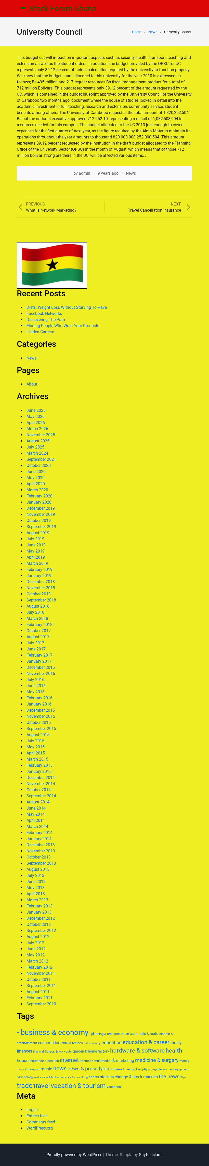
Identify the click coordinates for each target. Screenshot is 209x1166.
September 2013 (41, 863)
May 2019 (36, 551)
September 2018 (41, 600)
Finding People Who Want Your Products (63, 325)
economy (94, 1043)
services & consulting (74, 1077)
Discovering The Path (46, 319)
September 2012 (41, 930)
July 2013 (35, 875)
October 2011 (39, 979)
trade (24, 1086)
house (23, 1060)
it (113, 1060)
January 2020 (39, 502)
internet (69, 1060)
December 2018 (41, 581)
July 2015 (35, 740)
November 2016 (41, 673)
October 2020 (39, 465)
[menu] (23, 9)
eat (86, 1043)
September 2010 (41, 1004)
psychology (25, 1077)
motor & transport (28, 1069)
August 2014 (38, 802)
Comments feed (41, 1122)
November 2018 (41, 587)
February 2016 (40, 698)
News (152, 32)
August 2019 (38, 532)
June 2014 (36, 808)
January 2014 (39, 838)
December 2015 (41, 710)
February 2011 (40, 997)
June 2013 (36, 881)
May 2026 (36, 416)
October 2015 (39, 722)
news (60, 1068)
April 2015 (36, 753)
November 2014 (41, 783)
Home (136, 32)
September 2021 (41, 459)
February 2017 (40, 655)
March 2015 (37, 759)
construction (49, 1042)
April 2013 (36, 893)
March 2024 (37, 453)
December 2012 (41, 918)
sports (94, 1077)
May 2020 (36, 477)
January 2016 (39, 704)
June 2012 (36, 948)
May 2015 (36, 747)
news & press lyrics (89, 1069)
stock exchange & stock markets (129, 1076)
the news (169, 1076)
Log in (32, 1109)
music (46, 1068)
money (184, 1061)
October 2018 (39, 594)
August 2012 (38, 936)
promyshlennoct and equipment (168, 1069)
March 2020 (37, 490)
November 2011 (41, 973)
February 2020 (40, 496)
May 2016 (36, 691)
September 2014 (41, 795)
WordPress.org (40, 1128)
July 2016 (35, 679)
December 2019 (41, 508)
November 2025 (41, 434)
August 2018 (38, 606)
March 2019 (37, 563)
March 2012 (37, 961)
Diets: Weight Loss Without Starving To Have (67, 307)
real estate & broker (46, 1077)
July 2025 (35, 447)
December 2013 (41, 844)
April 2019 (36, 557)
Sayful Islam (150, 1154)
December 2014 (41, 777)
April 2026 (36, 422)
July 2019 (35, 538)
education (111, 1042)
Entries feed (37, 1115)
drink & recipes (72, 1043)
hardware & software (137, 1050)
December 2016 (41, 667)
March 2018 (37, 618)
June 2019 (36, 545)
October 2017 (39, 630)
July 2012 (35, 942)
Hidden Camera (40, 331)
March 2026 (37, 428)
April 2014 (36, 820)
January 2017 (39, 661)
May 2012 (36, 955)
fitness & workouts (58, 1051)
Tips (183, 1077)
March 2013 (37, 900)
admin (84, 173)
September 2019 (41, 526)
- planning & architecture (106, 1034)
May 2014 (36, 814)
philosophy (139, 1069)
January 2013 (39, 912)
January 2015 (39, 771)
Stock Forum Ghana (62, 8)
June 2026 (36, 410)
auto (134, 1034)
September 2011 (41, 985)
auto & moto (148, 1034)
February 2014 (40, 832)
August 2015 (38, 734)
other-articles (121, 1069)
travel (41, 1086)
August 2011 (38, 991)
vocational (114, 1087)
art (127, 1034)
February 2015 (40, 765)
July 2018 (35, 612)
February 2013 (40, 906)
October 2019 (39, 520)
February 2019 (40, 569)
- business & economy (52, 1032)
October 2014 (39, 789)
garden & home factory (91, 1051)
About (32, 384)
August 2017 (38, 636)
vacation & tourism (78, 1086)
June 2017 (36, 649)
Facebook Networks (44, 313)
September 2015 (41, 728)
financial (38, 1051)
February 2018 (40, 624)
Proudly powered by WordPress (74, 1154)
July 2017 (35, 642)
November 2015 (41, 716)
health (174, 1050)
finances (24, 1051)
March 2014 (37, 826)
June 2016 (36, 685)
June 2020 (36, 471)
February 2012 (40, 967)
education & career (146, 1042)
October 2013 (39, 857)
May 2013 (36, 887)
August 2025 (38, 441)
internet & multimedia (95, 1061)
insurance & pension (44, 1061)
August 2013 (38, 869)
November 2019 (41, 514)
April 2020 (36, 483)
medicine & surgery (156, 1060)
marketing (125, 1060)
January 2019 (39, 575)
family (176, 1042)
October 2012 (39, 924)
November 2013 (41, 851)
